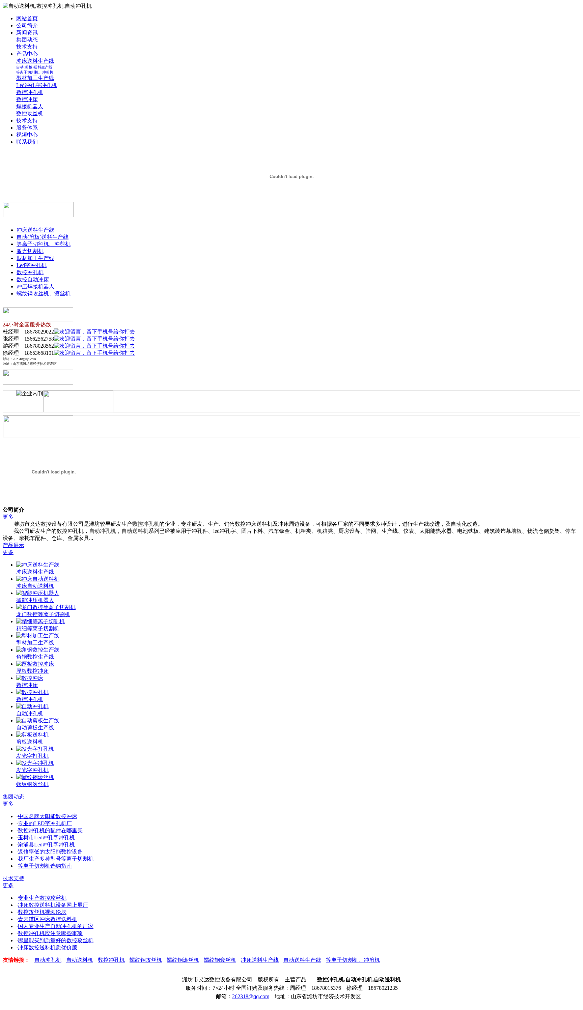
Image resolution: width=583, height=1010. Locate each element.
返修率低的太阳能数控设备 (50, 852)
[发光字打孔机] (35, 749)
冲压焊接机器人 (35, 286)
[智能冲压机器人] (37, 593)
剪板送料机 (29, 742)
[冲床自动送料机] (37, 579)
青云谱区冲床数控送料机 (47, 919)
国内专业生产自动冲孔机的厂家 (55, 926)
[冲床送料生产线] (37, 565)
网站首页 (27, 18)
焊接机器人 (29, 106)
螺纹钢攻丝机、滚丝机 (44, 293)
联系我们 (27, 142)
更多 (8, 517)
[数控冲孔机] (32, 692)
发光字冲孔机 (32, 770)
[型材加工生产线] (37, 635)
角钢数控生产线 (35, 657)
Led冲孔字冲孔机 (36, 85)
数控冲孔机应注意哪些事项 (50, 933)
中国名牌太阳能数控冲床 (47, 816)
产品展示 (13, 545)
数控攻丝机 (29, 113)
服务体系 (27, 128)
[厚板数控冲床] (35, 664)
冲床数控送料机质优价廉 (47, 947)
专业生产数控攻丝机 (42, 898)
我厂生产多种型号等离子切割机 (55, 859)
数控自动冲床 (33, 279)
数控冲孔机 (29, 92)
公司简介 (27, 25)
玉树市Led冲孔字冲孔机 (46, 837)
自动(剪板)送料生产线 (34, 67)
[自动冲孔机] (32, 706)
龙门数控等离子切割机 (43, 614)
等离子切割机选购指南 (45, 866)
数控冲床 (27, 99)
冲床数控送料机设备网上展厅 (53, 905)
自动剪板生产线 (35, 727)
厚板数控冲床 (32, 671)
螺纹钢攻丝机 (146, 960)
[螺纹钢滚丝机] (35, 777)
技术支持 (27, 47)
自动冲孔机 (102, 531)
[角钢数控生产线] (37, 650)
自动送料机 (134, 531)
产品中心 (27, 54)
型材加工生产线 (35, 78)
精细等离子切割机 (37, 628)
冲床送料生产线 (35, 61)
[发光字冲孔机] (35, 763)
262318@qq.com (250, 996)
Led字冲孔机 (32, 265)
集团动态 (27, 39)
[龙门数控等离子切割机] (46, 607)
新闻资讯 (27, 32)
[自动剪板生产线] (37, 720)
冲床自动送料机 (35, 586)
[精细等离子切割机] (40, 621)
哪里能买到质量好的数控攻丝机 (55, 940)
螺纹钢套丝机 (220, 960)
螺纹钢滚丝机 (32, 784)
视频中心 (27, 135)
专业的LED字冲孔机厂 (45, 823)
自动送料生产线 (302, 960)
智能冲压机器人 (35, 600)
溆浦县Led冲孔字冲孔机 (46, 844)
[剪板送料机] (32, 735)
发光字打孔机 (32, 756)
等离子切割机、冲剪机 (34, 72)
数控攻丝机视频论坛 (42, 912)
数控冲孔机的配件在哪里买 (50, 830)
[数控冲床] (29, 678)
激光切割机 (30, 251)
